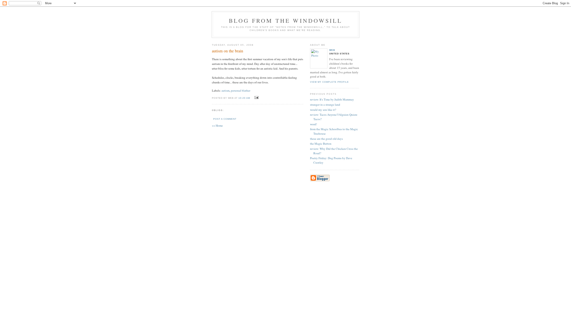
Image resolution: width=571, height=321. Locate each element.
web (332, 50)
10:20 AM (244, 98)
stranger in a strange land (325, 105)
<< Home (217, 125)
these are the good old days (326, 139)
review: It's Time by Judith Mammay (332, 99)
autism (225, 90)
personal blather (240, 90)
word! (313, 124)
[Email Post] (255, 98)
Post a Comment (224, 119)
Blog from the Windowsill (285, 20)
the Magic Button (320, 144)
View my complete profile (329, 82)
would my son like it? (323, 110)
